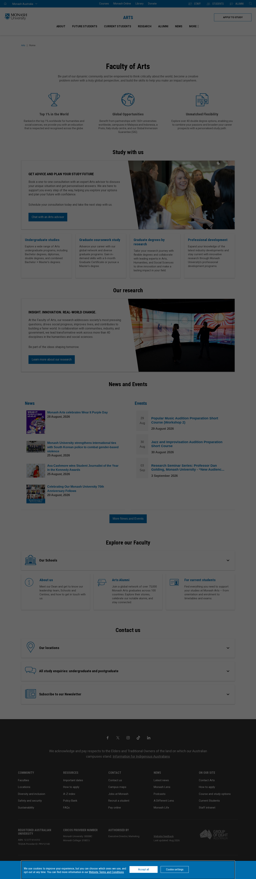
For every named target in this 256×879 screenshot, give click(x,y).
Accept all (143, 869)
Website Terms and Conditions (106, 872)
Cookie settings (174, 869)
